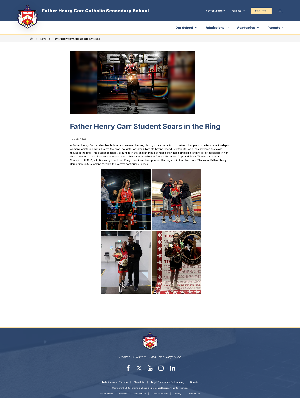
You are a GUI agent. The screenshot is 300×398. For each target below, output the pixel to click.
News (43, 38)
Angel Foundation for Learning (167, 382)
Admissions (215, 27)
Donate (194, 382)
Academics (246, 27)
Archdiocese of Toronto (115, 382)
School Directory (215, 10)
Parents (274, 27)
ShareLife (139, 382)
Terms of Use (193, 393)
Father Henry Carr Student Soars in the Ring (77, 38)
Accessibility (139, 393)
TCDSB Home (106, 393)
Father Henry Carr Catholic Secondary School (31, 38)
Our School (184, 27)
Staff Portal (261, 10)
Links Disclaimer (160, 393)
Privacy (177, 393)
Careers (123, 393)
